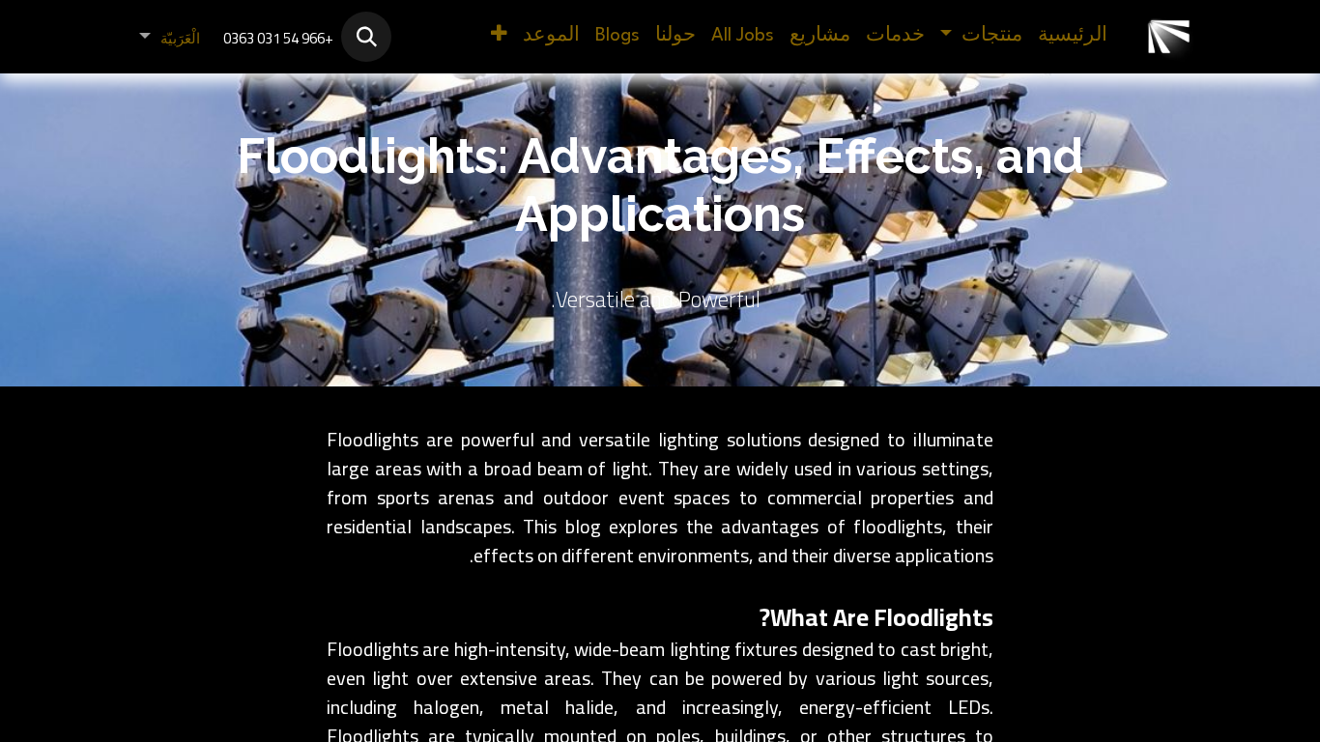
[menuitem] (1072, 37)
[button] (366, 37)
